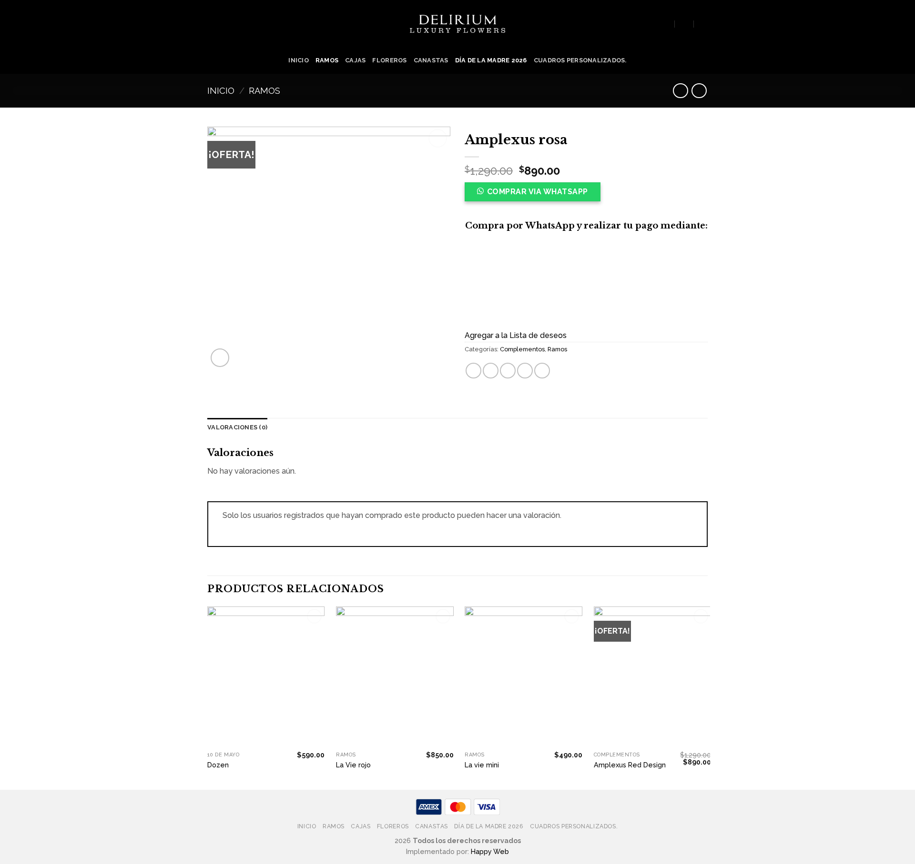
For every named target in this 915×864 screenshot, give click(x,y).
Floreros (389, 60)
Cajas (355, 60)
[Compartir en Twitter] (490, 370)
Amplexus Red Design (630, 765)
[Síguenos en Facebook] (648, 24)
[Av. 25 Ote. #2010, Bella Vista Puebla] (665, 23)
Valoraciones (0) (237, 427)
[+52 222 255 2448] (704, 23)
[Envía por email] (508, 370)
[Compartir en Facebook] (473, 370)
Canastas (431, 60)
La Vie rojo (353, 765)
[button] (536, 194)
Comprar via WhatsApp (537, 191)
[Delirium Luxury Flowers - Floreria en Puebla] (457, 24)
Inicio (298, 60)
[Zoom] (220, 357)
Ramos (326, 60)
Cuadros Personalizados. (580, 60)
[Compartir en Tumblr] (542, 370)
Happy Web (490, 851)
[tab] (237, 427)
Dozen (218, 765)
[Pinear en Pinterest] (525, 370)
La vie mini (482, 765)
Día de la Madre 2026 (491, 60)
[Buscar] (211, 23)
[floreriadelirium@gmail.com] (685, 23)
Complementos (522, 349)
